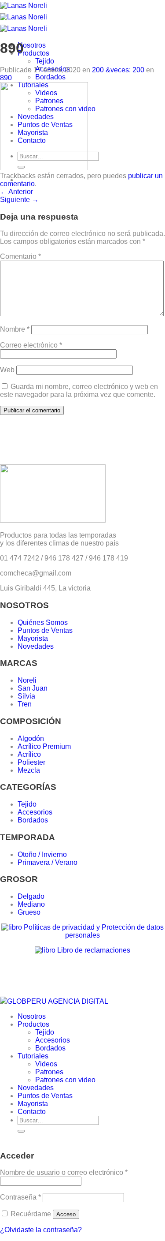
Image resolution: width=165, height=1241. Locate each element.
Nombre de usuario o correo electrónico (64, 1172)
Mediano (31, 904)
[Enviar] (21, 1131)
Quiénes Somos (43, 622)
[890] (44, 168)
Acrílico (29, 754)
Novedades (36, 646)
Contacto (32, 1111)
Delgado (31, 896)
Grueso (29, 912)
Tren (25, 704)
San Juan (33, 688)
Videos (46, 1064)
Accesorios (35, 812)
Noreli (27, 680)
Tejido (44, 61)
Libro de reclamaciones (92, 950)
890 (6, 78)
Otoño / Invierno (42, 854)
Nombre (14, 329)
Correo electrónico (31, 345)
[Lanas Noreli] (23, 17)
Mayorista (33, 638)
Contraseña (20, 1197)
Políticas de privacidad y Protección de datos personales (93, 931)
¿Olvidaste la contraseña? (41, 1230)
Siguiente (19, 199)
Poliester (31, 762)
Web (7, 370)
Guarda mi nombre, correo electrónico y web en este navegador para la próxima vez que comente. (79, 390)
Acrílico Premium (44, 746)
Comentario (20, 256)
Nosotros (32, 45)
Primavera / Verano (47, 862)
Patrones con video (65, 1080)
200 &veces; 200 (118, 70)
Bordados (50, 77)
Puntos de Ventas (45, 630)
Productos (33, 53)
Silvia (26, 696)
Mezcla (29, 770)
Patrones (49, 1072)
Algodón (31, 738)
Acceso (66, 1214)
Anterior (16, 191)
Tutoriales (33, 1056)
